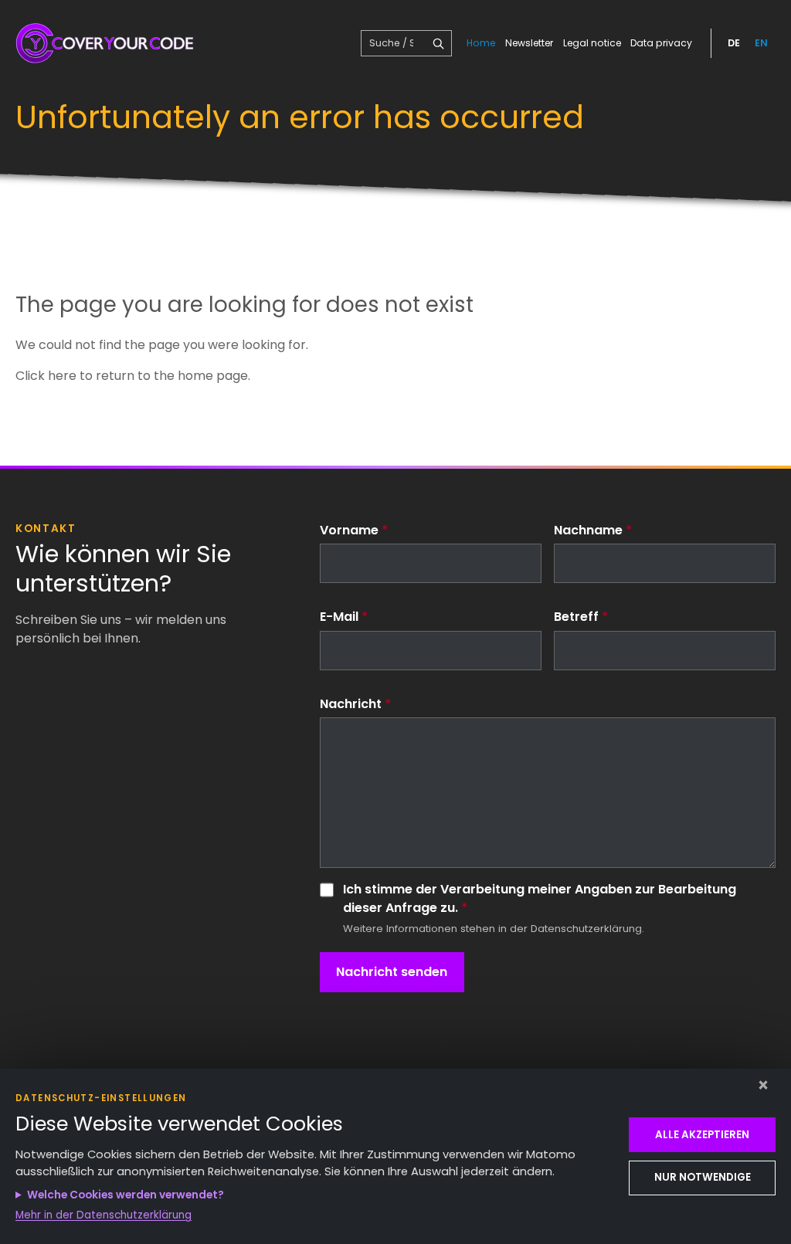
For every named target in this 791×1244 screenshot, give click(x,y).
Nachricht (355, 704)
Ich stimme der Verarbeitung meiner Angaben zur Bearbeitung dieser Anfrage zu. (539, 898)
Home (481, 42)
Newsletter (529, 42)
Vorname (354, 530)
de (734, 42)
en (761, 42)
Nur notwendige (702, 1177)
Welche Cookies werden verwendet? (125, 1195)
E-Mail (344, 616)
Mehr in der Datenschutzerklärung (103, 1215)
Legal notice (592, 42)
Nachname (593, 530)
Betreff (581, 616)
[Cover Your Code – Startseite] (106, 43)
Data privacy (661, 42)
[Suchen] (438, 43)
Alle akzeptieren (702, 1134)
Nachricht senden (391, 972)
